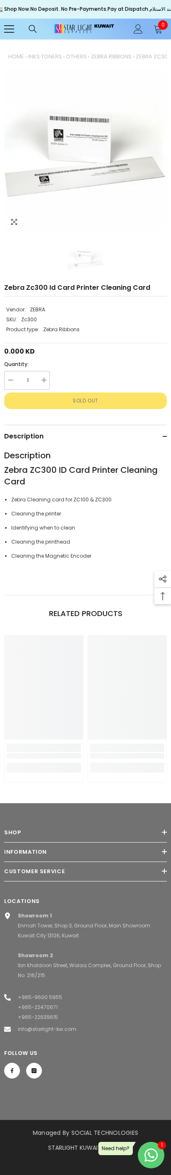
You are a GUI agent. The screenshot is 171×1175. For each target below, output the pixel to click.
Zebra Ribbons (111, 56)
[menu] (9, 29)
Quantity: (16, 364)
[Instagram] (34, 1071)
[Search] (33, 29)
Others (76, 56)
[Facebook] (12, 1071)
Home (16, 56)
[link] (44, 755)
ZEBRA (37, 309)
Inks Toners (45, 56)
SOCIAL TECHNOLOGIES (105, 1133)
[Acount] (138, 29)
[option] (85, 151)
